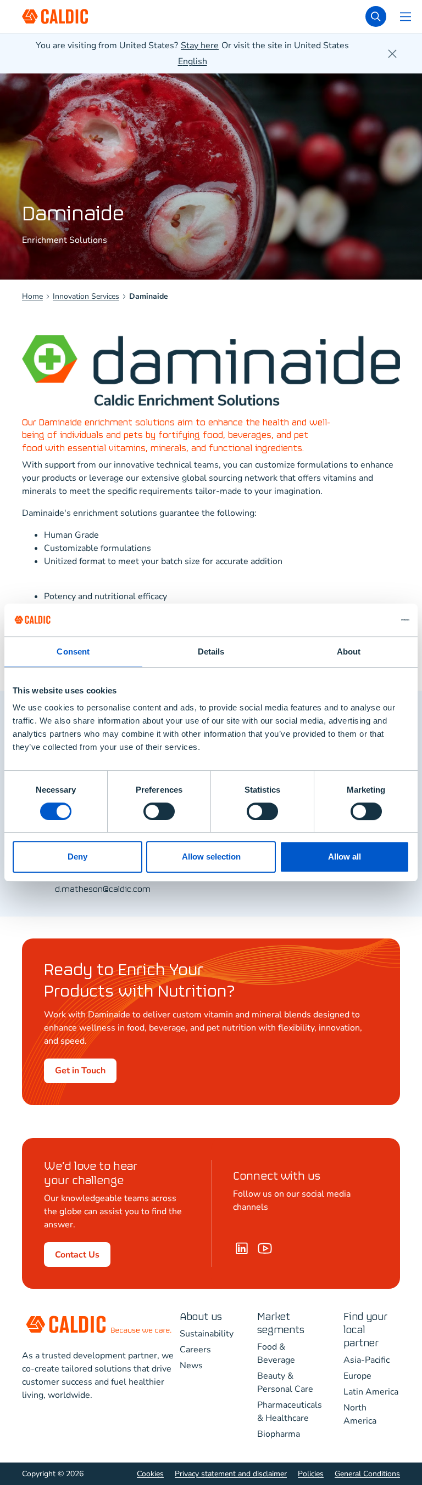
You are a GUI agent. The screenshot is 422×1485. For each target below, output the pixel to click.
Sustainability (207, 1334)
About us (201, 1317)
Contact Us (77, 1255)
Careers (195, 1350)
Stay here (200, 45)
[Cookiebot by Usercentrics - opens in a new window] (361, 620)
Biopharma (278, 1434)
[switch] (159, 811)
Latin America (370, 1392)
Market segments (280, 1323)
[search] (375, 16)
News (191, 1365)
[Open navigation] (405, 16)
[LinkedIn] (242, 1248)
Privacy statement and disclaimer (231, 1474)
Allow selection (211, 856)
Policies (311, 1474)
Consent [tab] (73, 651)
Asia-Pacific (366, 1360)
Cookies (150, 1474)
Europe (357, 1376)
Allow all (344, 856)
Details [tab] (211, 651)
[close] (392, 53)
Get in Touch (80, 1071)
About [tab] (349, 651)
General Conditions (367, 1474)
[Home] (265, 1248)
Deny (77, 856)
